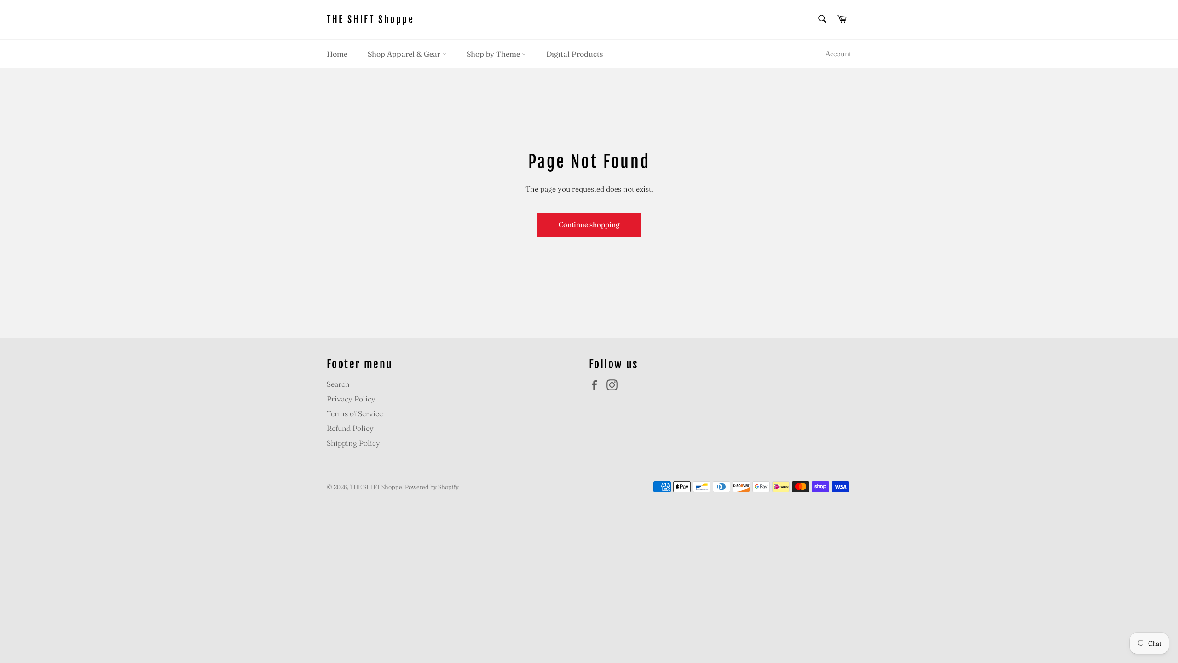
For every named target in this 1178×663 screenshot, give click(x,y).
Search (338, 384)
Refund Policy (350, 428)
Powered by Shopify (432, 486)
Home (337, 53)
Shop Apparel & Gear (405, 53)
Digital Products (574, 53)
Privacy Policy (351, 398)
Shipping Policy (353, 443)
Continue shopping (589, 224)
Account (838, 53)
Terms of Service (355, 413)
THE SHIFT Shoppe (371, 19)
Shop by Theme (494, 53)
